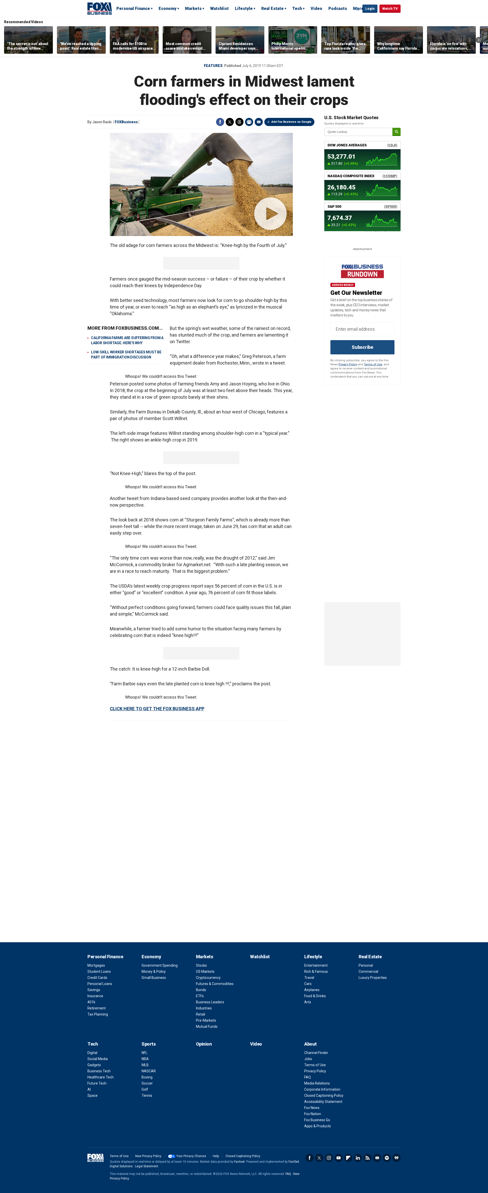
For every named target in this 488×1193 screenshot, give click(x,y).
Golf (145, 1089)
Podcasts (337, 8)
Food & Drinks (315, 996)
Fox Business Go (317, 1120)
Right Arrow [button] (479, 40)
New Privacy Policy (148, 1156)
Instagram (329, 1158)
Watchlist (219, 8)
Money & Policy (154, 971)
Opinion (204, 1044)
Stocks (201, 965)
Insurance (95, 996)
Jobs (308, 1059)
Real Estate (272, 8)
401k (91, 1002)
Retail (200, 1014)
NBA (145, 1059)
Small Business (154, 978)
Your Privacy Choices (191, 1156)
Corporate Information (322, 1089)
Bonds (201, 990)
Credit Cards (97, 978)
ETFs (200, 996)
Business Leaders (210, 1002)
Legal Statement (146, 1166)
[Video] (201, 184)
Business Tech (99, 1071)
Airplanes (311, 990)
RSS (367, 1158)
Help (216, 1156)
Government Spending (160, 965)
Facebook (220, 122)
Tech (297, 8)
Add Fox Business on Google (291, 121)
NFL (144, 1053)
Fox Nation (312, 1114)
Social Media (97, 1059)
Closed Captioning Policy (323, 1095)
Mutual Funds (207, 1026)
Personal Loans (99, 984)
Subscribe (362, 347)
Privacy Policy (348, 364)
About (310, 1044)
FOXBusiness (126, 122)
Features (213, 66)
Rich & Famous (316, 971)
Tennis (147, 1095)
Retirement (96, 1008)
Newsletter (377, 1158)
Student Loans (99, 971)
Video (316, 8)
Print (249, 122)
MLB (145, 1065)
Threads (239, 122)
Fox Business (99, 8)
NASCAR (149, 1071)
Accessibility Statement (323, 1102)
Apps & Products (317, 1126)
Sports (149, 1044)
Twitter (230, 122)
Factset (239, 1161)
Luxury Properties (373, 978)
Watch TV (390, 8)
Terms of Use (373, 364)
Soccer (147, 1083)
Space (92, 1095)
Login (370, 8)
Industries (204, 1008)
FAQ (307, 1077)
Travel (309, 978)
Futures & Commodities (215, 984)
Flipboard (348, 1158)
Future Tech (96, 1083)
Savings (93, 990)
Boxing (147, 1077)
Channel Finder (316, 1053)
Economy (167, 8)
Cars (308, 984)
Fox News (311, 1108)
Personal (366, 965)
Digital (92, 1053)
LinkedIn (358, 1158)
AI (89, 1089)
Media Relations (317, 1083)
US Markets (205, 971)
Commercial (368, 971)
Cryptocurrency (208, 978)
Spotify (387, 1158)
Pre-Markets (206, 1020)
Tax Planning (97, 1014)
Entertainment (316, 965)
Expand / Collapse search (357, 9)
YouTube (338, 1158)
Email (259, 122)
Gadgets (94, 1065)
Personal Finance (133, 8)
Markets (193, 8)
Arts (307, 1002)
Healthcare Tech (100, 1077)
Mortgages (96, 965)
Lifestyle (244, 8)
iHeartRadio (396, 1158)
